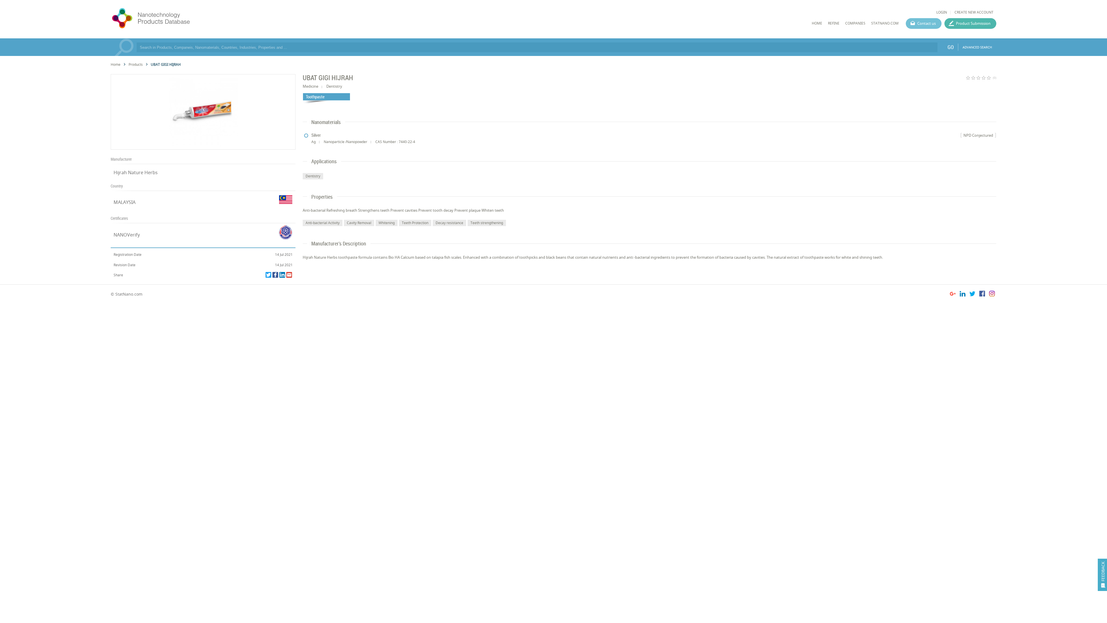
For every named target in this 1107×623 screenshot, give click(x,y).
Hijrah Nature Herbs (136, 172)
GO (951, 47)
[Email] (289, 275)
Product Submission (973, 23)
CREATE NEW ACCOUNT (973, 12)
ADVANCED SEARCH (977, 47)
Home (116, 64)
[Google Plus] (953, 295)
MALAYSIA (124, 202)
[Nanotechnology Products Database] (168, 18)
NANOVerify (127, 235)
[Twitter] (268, 275)
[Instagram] (992, 295)
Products (136, 64)
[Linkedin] (282, 275)
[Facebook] (275, 275)
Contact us (926, 23)
